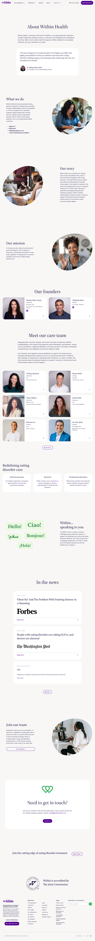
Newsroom (45, 914)
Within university (32, 921)
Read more (20, 678)
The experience (32, 903)
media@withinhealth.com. (58, 813)
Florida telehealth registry (61, 919)
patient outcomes (18, 483)
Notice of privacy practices (61, 908)
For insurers (31, 917)
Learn (43, 903)
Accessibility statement (59, 915)
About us (44, 907)
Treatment (31, 905)
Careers (44, 910)
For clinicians (31, 919)
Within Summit (82, 485)
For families (31, 910)
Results (41, 3)
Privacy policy (60, 905)
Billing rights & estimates (60, 912)
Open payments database (60, 923)
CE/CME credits (46, 917)
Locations (44, 905)
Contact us (45, 912)
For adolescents (32, 912)
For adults (30, 914)
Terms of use (59, 903)
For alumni (30, 924)
